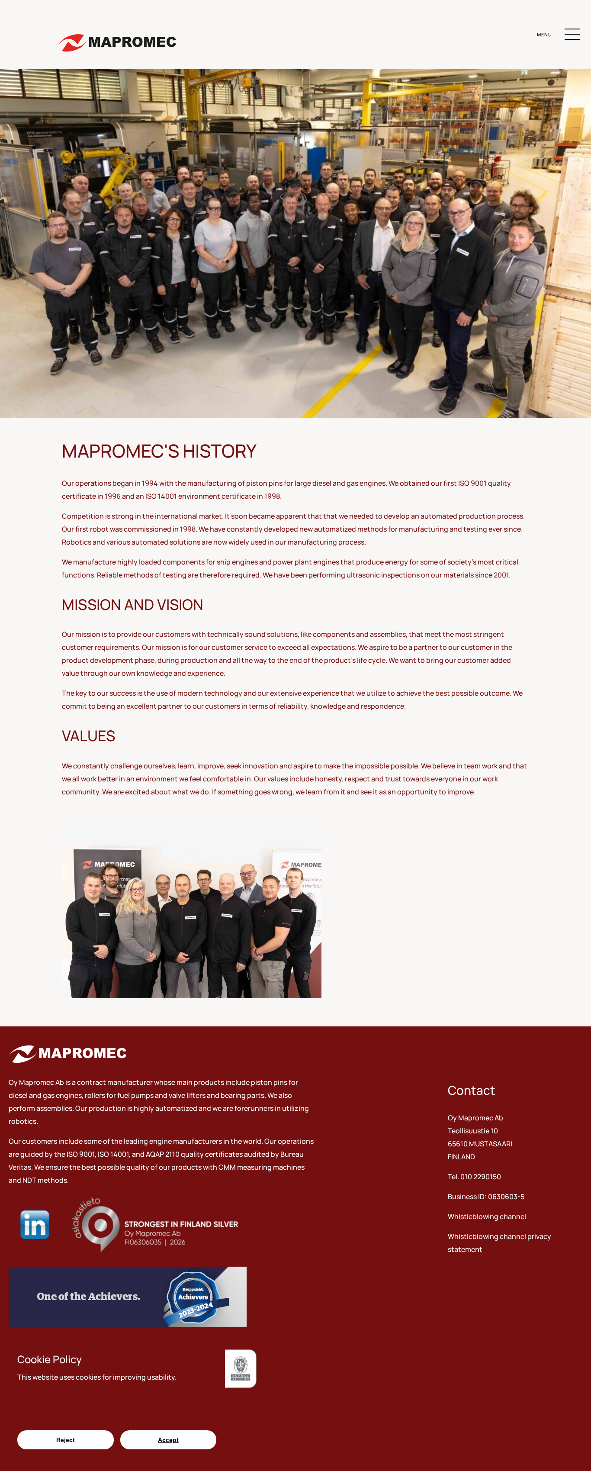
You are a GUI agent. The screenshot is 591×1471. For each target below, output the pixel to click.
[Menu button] (572, 36)
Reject (65, 1439)
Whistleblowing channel (487, 1216)
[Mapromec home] (117, 43)
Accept (168, 1439)
